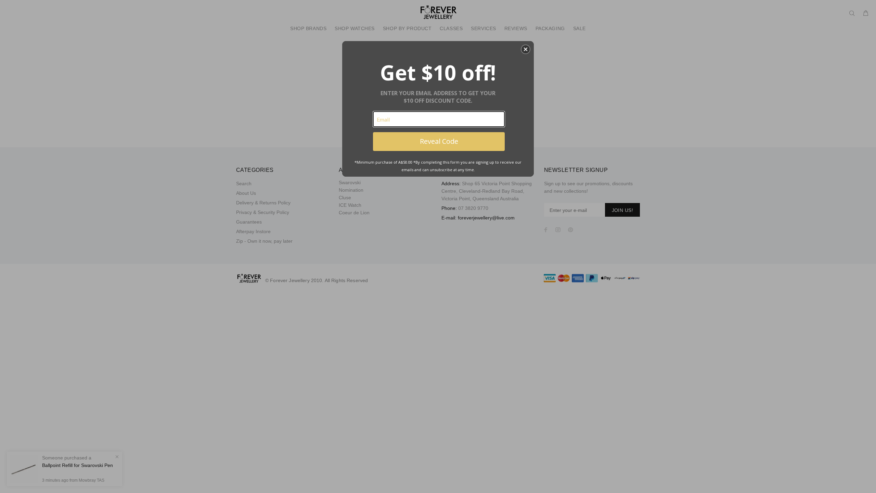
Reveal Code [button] (439, 141)
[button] (525, 49)
